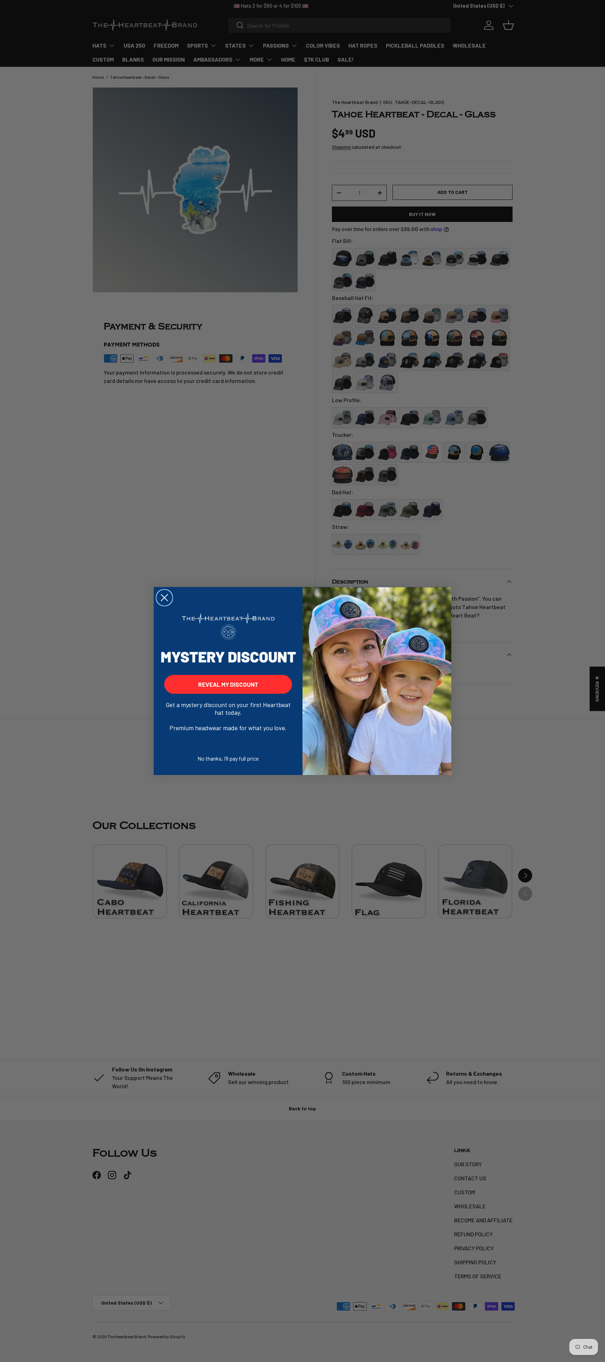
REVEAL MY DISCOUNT (228, 684)
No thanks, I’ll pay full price (228, 758)
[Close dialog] (164, 598)
